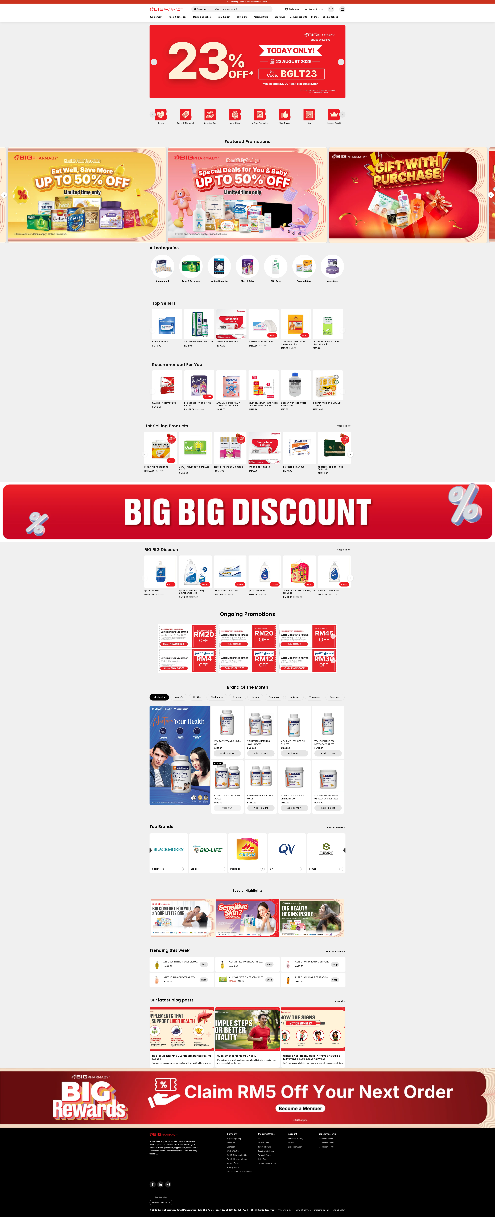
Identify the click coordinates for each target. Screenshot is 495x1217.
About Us (231, 1143)
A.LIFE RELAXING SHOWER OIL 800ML (180, 977)
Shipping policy (321, 1210)
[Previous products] (152, 330)
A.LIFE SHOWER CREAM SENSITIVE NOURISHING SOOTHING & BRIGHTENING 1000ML (312, 962)
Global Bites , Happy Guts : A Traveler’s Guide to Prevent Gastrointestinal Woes (311, 1057)
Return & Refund (264, 1147)
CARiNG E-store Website (237, 1159)
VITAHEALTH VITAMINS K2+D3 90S (227, 742)
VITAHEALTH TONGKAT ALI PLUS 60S (293, 742)
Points (291, 1143)
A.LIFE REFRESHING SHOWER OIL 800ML (245, 962)
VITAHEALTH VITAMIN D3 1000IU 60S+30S (258, 742)
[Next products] (342, 330)
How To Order (263, 1143)
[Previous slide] (4, 195)
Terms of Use (232, 1163)
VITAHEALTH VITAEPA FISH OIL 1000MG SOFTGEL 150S (326, 797)
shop (203, 964)
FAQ (259, 1138)
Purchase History (295, 1138)
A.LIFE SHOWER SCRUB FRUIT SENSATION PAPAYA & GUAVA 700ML (312, 977)
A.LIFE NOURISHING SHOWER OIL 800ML (179, 962)
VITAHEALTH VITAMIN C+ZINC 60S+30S (227, 797)
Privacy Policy (233, 1167)
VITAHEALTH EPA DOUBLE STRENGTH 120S (292, 797)
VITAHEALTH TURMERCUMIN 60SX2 (260, 797)
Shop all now (344, 425)
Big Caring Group (234, 1138)
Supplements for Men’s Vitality (236, 1055)
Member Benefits (326, 1138)
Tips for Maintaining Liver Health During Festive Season (181, 1057)
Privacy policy (284, 1210)
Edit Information (295, 1147)
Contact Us (232, 1147)
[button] (157, 17)
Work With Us (233, 1151)
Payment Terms (264, 1155)
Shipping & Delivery (266, 1151)
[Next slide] (491, 195)
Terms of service (302, 1210)
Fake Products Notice (267, 1163)
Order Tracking (264, 1159)
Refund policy (338, 1210)
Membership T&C (326, 1143)
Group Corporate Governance (239, 1171)
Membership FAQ (326, 1147)
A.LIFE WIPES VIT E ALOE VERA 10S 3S (246, 977)
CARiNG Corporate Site (237, 1155)
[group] (163, 270)
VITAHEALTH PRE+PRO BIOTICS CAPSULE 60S (324, 742)
